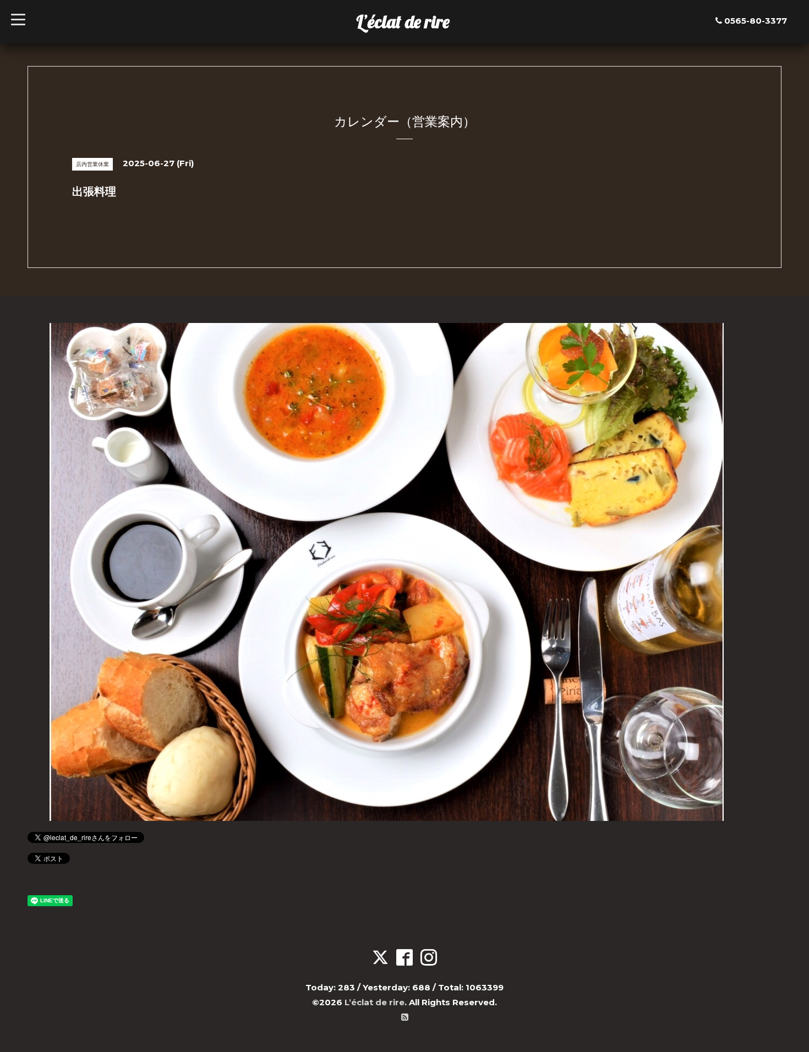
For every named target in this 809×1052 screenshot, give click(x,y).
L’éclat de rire (403, 21)
